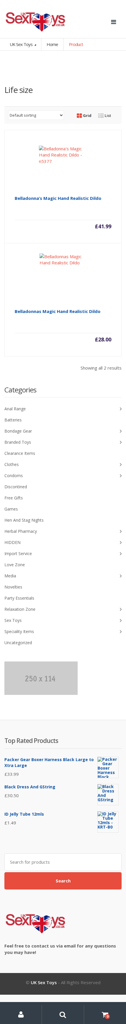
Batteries (13, 420)
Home (52, 44)
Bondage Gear (18, 431)
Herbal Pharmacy (20, 531)
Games (11, 509)
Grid (86, 115)
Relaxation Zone (19, 609)
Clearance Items (19, 453)
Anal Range (15, 408)
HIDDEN (12, 542)
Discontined (15, 486)
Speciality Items (19, 631)
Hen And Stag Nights (24, 520)
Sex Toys (13, 620)
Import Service (18, 553)
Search (63, 881)
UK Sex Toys (21, 44)
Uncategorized (18, 642)
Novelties (13, 587)
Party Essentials (19, 598)
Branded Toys (17, 442)
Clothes (11, 464)
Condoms (13, 475)
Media (10, 576)
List (107, 115)
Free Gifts (13, 498)
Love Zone (14, 564)
